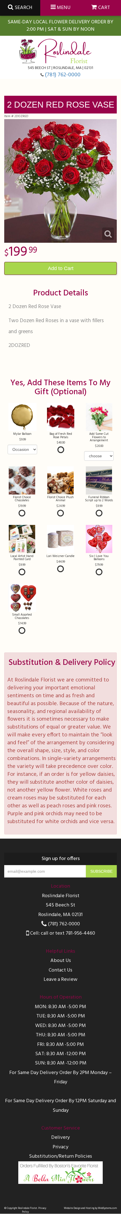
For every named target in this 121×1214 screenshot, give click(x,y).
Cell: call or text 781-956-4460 (62, 933)
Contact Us (60, 970)
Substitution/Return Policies (60, 1156)
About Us (60, 961)
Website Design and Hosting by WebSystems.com (90, 1208)
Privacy (60, 1147)
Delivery (60, 1137)
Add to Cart (60, 268)
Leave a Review (60, 979)
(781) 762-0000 (62, 74)
